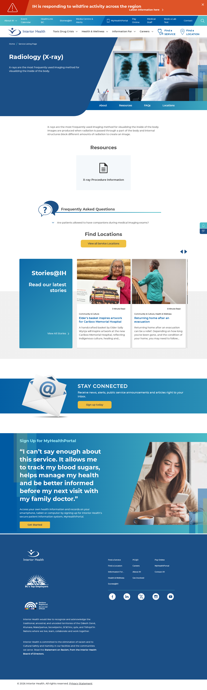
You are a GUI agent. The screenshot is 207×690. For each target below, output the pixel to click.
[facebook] (112, 596)
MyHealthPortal (119, 21)
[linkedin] (127, 596)
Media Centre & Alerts (84, 21)
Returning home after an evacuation (97, 320)
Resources (125, 105)
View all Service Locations (103, 243)
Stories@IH (66, 21)
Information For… (116, 572)
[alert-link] (103, 7)
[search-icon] (203, 21)
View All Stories (57, 333)
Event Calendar (26, 21)
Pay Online (136, 21)
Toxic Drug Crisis (63, 31)
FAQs (147, 105)
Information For (122, 31)
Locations (169, 105)
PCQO (135, 560)
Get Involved (138, 578)
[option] (103, 172)
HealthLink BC (47, 21)
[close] (203, 4)
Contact (188, 21)
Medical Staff (151, 21)
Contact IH (160, 572)
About (103, 105)
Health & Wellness (93, 31)
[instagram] (155, 596)
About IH (9, 21)
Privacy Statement (80, 683)
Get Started (35, 525)
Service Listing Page (28, 44)
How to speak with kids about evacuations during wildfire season (156, 322)
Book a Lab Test (170, 21)
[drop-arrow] (16, 21)
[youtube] (170, 596)
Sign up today (94, 405)
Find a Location (115, 566)
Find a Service (114, 560)
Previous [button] (184, 251)
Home (12, 44)
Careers (144, 31)
